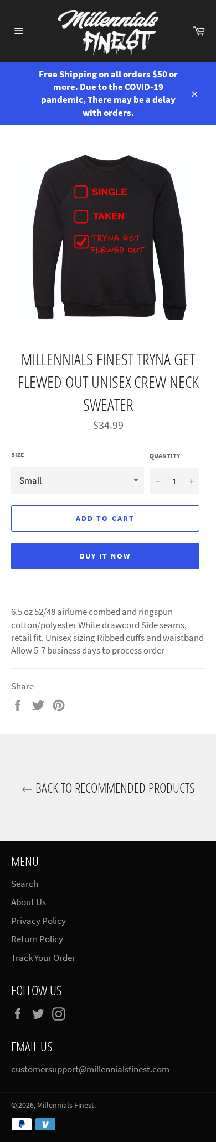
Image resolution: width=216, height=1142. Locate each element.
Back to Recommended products (113, 787)
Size (17, 454)
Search (24, 884)
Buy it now (105, 556)
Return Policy (37, 939)
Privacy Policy (38, 921)
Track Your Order (43, 958)
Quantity (165, 456)
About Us (28, 902)
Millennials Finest (65, 1105)
